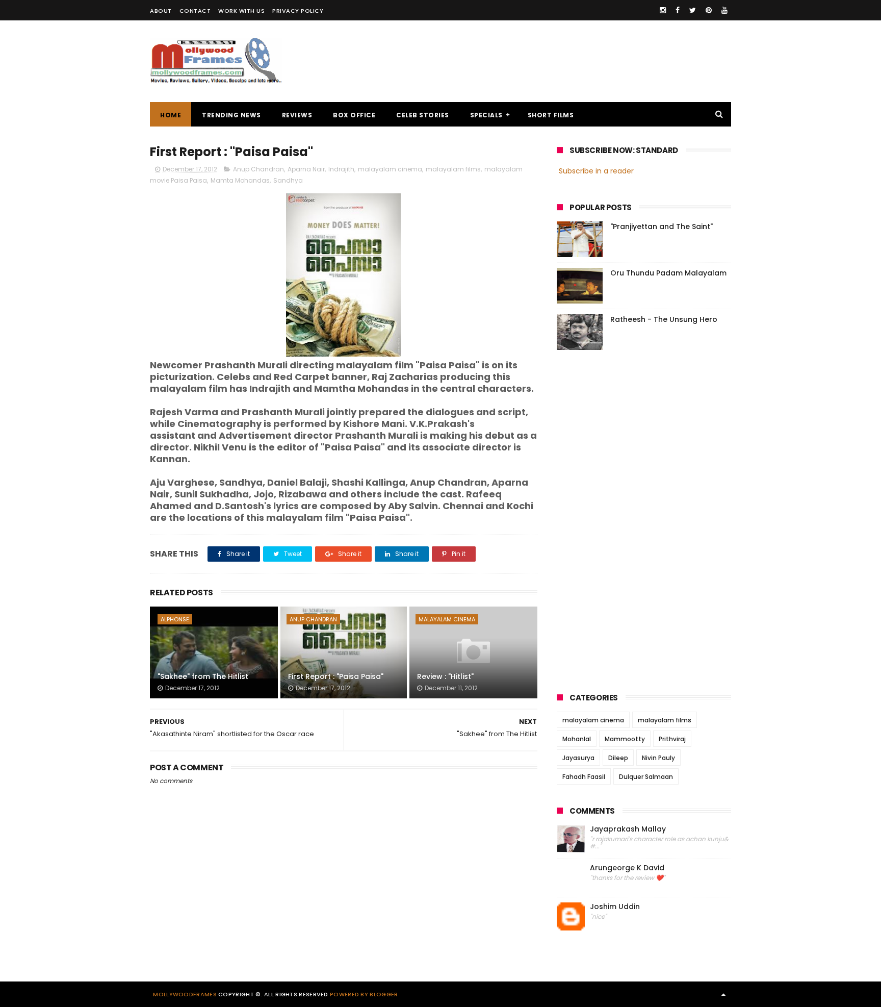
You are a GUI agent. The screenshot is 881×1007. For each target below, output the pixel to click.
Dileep (618, 757)
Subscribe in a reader (596, 171)
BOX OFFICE (354, 115)
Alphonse (175, 619)
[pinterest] (708, 10)
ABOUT (161, 11)
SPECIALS (486, 115)
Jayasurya (578, 757)
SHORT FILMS (551, 115)
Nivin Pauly (658, 757)
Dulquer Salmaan (646, 776)
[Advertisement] (545, 61)
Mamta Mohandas (240, 180)
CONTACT (195, 11)
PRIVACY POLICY (297, 11)
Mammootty (625, 739)
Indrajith (341, 169)
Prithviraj (672, 739)
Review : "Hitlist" (445, 676)
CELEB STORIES (422, 115)
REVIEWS (297, 115)
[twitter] (692, 10)
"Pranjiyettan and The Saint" (661, 226)
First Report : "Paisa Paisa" (335, 676)
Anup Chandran (258, 169)
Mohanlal (576, 739)
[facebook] (677, 10)
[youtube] (724, 10)
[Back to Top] (723, 994)
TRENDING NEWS (231, 115)
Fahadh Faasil (583, 776)
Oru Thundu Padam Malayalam (668, 273)
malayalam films (453, 169)
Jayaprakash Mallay (628, 829)
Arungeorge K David (627, 868)
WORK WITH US (241, 11)
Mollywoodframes (185, 994)
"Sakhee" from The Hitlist (203, 676)
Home (170, 115)
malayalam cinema (390, 169)
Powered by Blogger (364, 994)
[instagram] (662, 10)
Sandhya (288, 180)
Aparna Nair (306, 169)
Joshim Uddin (615, 906)
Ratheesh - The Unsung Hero (663, 319)
